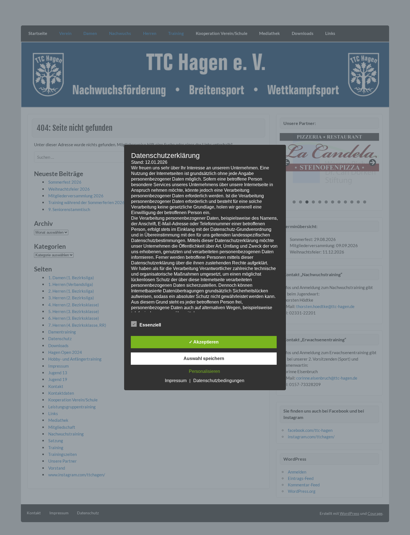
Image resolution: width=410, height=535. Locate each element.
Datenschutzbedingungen (218, 380)
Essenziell (150, 325)
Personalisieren (204, 371)
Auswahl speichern (204, 358)
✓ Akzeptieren (204, 342)
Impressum (176, 380)
